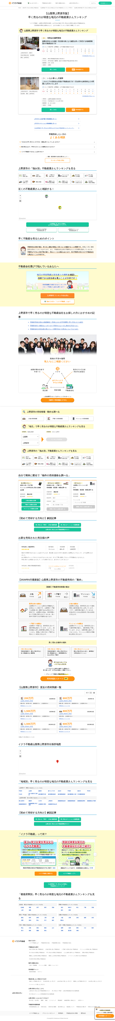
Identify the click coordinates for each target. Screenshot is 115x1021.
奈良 (93, 917)
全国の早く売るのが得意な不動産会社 (30, 7)
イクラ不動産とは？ (34, 943)
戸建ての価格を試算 (31, 504)
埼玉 (77, 907)
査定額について (70, 1006)
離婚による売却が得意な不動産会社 (38, 955)
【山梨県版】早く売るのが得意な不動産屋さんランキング (57, 885)
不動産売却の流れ (45, 943)
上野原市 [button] (26, 443)
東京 (62, 907)
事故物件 (60, 1000)
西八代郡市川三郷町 (33, 794)
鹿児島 (69, 930)
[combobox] (59, 498)
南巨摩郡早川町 (42, 794)
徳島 (30, 930)
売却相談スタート (105, 3)
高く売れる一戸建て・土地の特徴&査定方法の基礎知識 (65, 990)
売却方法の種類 (52, 1006)
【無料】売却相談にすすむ (57, 400)
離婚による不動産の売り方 (80, 981)
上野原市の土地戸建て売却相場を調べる (41, 230)
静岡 (38, 917)
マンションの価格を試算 (31, 508)
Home (19, 7)
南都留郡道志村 (62, 800)
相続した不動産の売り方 (35, 981)
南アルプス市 (51, 791)
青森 (30, 907)
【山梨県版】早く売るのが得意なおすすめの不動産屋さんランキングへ (54, 128)
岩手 (38, 907)
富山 (38, 920)
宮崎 (62, 930)
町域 (48, 504)
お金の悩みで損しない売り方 (64, 981)
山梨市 (30, 791)
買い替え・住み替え (34, 1000)
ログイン (93, 3)
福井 (53, 920)
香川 (22, 930)
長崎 (77, 927)
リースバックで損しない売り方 (37, 984)
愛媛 (38, 930)
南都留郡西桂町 (71, 800)
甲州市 (88, 791)
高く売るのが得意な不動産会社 (37, 952)
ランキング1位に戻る (57, 160)
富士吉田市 (21, 800)
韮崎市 (40, 791)
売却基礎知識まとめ (34, 1006)
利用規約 (60, 1013)
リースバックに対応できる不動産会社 (77, 955)
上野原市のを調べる (45, 119)
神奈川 (69, 907)
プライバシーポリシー (48, 1013)
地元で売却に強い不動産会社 (36, 949)
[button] (47, 196)
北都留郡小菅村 (42, 804)
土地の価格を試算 (31, 500)
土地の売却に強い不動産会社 (52, 949)
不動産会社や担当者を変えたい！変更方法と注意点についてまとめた (54, 329)
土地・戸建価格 (33, 965)
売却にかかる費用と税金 (94, 1006)
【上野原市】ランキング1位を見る (57, 295)
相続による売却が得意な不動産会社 (57, 955)
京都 (77, 917)
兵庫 (70, 917)
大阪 (62, 917)
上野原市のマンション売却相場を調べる (73, 230)
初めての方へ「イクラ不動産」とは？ (59, 301)
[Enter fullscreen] (20, 201)
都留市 (30, 800)
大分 (85, 927)
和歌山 (62, 920)
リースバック (52, 1000)
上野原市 (50, 800)
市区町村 (49, 501)
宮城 (53, 907)
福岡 (62, 927)
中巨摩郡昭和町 (81, 794)
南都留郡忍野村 (81, 800)
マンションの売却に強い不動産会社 (89, 949)
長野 (22, 920)
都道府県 (49, 497)
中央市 (20, 794)
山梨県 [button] (25, 437)
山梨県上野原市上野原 (26, 701)
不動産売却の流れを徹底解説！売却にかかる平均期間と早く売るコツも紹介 (56, 322)
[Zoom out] (20, 198)
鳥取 (38, 927)
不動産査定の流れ (67, 943)
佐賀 (70, 927)
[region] (57, 207)
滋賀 (85, 917)
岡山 (22, 927)
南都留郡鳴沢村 (23, 804)
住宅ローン (81, 1000)
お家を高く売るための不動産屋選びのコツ (57, 529)
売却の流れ (44, 1006)
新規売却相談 (32, 971)
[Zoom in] (20, 195)
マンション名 (76, 499)
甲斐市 (69, 791)
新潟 (30, 920)
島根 (45, 927)
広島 (30, 927)
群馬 (70, 910)
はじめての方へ (34, 3)
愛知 (22, 917)
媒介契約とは (61, 1006)
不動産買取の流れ (56, 943)
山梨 (53, 917)
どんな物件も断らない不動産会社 (72, 952)
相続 (46, 1000)
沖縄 (77, 930)
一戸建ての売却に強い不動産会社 (70, 949)
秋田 (45, 907)
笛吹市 (79, 791)
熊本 (93, 927)
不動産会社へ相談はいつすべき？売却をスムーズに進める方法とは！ (54, 325)
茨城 (93, 907)
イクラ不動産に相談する (45, 873)
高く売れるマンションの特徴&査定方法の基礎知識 (41, 994)
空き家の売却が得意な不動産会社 (37, 959)
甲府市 (20, 791)
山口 (53, 927)
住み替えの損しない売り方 (95, 981)
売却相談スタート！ (105, 1016)
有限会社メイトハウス (25, 705)
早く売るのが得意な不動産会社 (54, 952)
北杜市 (59, 791)
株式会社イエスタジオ (64, 731)
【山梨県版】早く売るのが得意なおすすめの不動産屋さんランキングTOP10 (56, 7)
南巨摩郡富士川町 (72, 794)
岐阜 (30, 917)
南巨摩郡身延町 (52, 794)
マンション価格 (43, 965)
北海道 (22, 907)
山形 (22, 910)
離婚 (42, 1000)
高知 (45, 930)
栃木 (62, 910)
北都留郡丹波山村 (52, 804)
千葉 (85, 907)
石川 (45, 920)
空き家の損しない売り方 (49, 981)
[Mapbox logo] (22, 218)
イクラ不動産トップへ (69, 873)
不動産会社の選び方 (81, 1006)
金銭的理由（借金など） (70, 1000)
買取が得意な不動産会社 (88, 952)
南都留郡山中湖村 (91, 800)
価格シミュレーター (53, 965)
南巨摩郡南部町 (62, 794)
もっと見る (57, 569)
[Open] (67, 498)
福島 (30, 910)
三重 (45, 917)
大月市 (40, 800)
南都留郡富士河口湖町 (33, 804)
